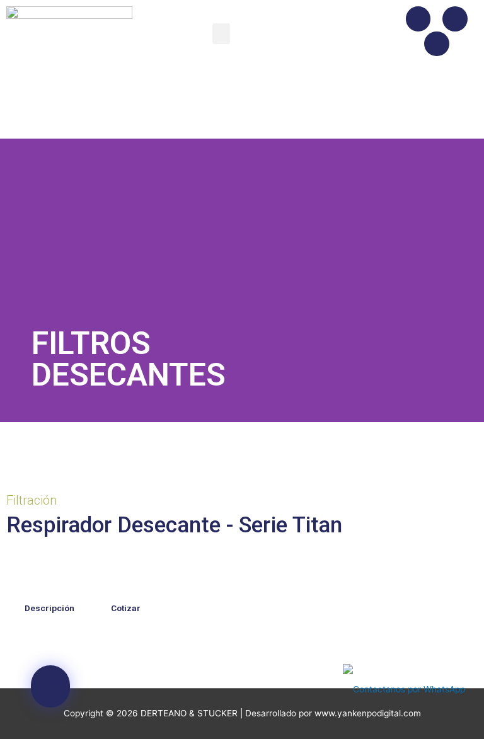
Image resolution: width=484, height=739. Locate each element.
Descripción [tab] (49, 608)
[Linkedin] (436, 44)
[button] (221, 33)
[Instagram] (455, 19)
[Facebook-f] (418, 19)
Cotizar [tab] (126, 608)
